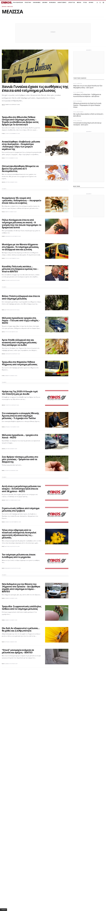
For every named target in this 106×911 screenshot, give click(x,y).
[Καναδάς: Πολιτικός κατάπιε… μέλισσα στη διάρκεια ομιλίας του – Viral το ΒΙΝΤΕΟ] (56, 273)
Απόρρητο (4, 909)
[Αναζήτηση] (100, 2)
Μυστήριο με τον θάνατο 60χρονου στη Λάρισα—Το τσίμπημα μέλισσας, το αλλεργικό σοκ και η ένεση (20, 247)
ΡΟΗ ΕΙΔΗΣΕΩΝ (18, 2)
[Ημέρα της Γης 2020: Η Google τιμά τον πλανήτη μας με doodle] (56, 398)
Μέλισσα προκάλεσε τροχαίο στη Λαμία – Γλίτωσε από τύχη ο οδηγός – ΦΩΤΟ (21, 320)
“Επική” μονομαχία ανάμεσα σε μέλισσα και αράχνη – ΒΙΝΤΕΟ (18, 651)
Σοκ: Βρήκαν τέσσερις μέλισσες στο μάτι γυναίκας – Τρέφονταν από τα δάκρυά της (20, 459)
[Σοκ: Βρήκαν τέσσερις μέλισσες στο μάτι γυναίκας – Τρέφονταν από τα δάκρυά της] (56, 463)
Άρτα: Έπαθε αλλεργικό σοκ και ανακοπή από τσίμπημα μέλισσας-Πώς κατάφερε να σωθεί (19, 342)
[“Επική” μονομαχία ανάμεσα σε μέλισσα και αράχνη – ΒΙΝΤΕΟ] (56, 656)
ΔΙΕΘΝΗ (44, 2)
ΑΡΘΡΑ (91, 2)
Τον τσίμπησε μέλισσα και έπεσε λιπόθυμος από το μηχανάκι (18, 555)
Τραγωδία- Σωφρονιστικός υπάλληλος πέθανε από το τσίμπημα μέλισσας (21, 607)
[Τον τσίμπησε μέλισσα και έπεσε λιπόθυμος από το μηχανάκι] (56, 561)
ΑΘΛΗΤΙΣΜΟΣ (62, 2)
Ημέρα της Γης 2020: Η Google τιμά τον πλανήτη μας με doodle (20, 392)
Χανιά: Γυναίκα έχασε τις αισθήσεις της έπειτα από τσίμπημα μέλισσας (35, 88)
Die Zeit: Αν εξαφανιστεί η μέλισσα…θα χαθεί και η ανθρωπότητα (21, 629)
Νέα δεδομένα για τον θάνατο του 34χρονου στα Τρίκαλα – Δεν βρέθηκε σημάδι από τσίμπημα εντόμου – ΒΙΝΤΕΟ (21, 588)
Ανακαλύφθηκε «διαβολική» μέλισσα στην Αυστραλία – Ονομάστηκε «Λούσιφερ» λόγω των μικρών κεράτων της (21, 145)
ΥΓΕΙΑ (85, 2)
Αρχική (4, 6)
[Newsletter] (103, 2)
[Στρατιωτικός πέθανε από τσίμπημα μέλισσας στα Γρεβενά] (56, 515)
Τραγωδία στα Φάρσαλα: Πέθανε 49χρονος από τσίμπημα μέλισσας (19, 363)
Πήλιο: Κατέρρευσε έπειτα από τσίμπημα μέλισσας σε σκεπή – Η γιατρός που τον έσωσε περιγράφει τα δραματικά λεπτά (21, 224)
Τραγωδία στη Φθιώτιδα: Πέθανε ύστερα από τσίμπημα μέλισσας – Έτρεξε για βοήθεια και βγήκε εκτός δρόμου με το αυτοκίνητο (20, 121)
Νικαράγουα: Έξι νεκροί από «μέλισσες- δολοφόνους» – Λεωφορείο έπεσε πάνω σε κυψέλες (21, 200)
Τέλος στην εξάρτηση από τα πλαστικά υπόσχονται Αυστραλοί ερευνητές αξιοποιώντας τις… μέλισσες (19, 534)
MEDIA (79, 2)
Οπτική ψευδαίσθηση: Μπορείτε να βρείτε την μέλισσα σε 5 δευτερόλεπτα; (20, 168)
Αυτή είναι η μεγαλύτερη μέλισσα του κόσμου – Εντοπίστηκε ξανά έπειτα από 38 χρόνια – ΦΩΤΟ (21, 489)
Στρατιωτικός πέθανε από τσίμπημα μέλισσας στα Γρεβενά (20, 509)
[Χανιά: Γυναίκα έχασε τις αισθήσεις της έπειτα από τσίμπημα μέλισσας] (35, 67)
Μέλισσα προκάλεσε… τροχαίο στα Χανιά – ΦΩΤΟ (20, 436)
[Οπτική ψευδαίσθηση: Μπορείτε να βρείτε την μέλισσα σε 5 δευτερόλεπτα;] (56, 174)
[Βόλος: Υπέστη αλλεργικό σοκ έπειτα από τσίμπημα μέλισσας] (56, 302)
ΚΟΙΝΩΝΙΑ (52, 2)
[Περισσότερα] (97, 2)
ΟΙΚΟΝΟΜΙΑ (37, 2)
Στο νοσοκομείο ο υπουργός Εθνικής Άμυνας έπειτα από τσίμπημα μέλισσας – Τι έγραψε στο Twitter (20, 416)
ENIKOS (6, 2)
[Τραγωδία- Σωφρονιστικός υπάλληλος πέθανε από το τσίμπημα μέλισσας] (56, 613)
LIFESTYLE (71, 2)
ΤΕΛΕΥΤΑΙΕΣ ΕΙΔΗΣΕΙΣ (79, 78)
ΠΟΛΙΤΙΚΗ (28, 2)
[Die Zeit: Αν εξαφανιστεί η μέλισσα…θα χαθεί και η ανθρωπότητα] (56, 635)
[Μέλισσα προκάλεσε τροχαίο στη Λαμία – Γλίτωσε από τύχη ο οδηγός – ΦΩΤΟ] (56, 324)
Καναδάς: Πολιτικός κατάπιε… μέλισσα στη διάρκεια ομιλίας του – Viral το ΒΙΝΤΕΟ (20, 269)
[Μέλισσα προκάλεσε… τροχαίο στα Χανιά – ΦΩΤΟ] (56, 441)
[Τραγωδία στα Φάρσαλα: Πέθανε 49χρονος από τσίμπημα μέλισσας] (56, 368)
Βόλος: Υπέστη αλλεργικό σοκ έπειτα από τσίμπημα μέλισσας (21, 297)
